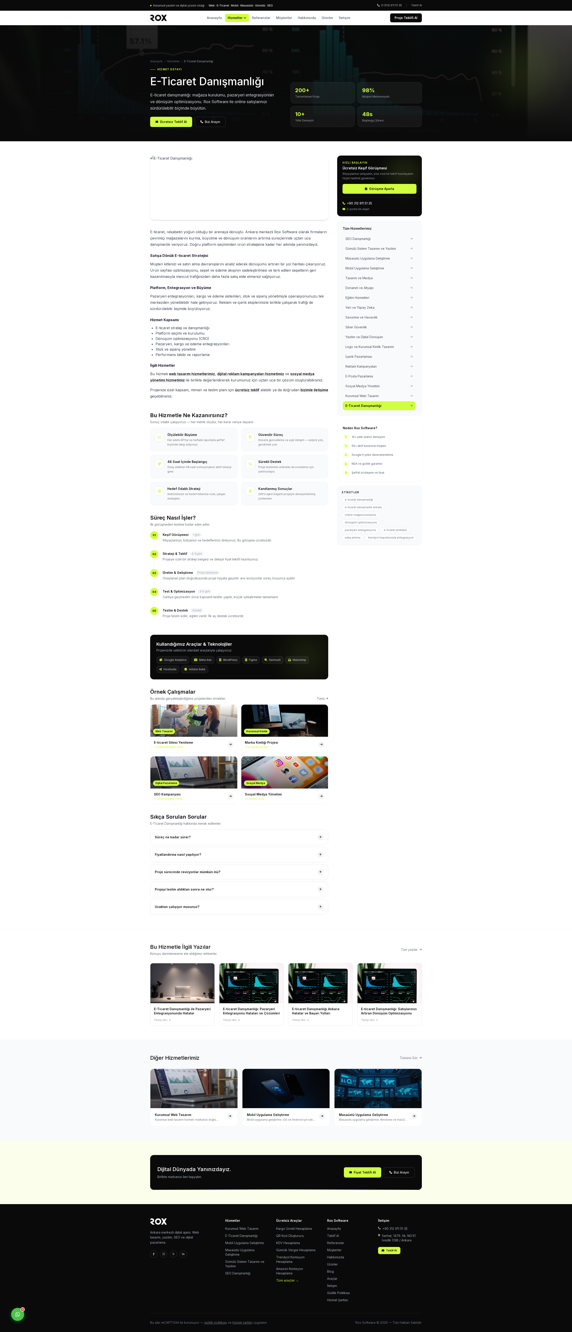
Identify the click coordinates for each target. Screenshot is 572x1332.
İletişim (344, 18)
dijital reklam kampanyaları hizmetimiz (250, 374)
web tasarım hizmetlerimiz (192, 374)
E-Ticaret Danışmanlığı (241, 1236)
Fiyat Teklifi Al (365, 1172)
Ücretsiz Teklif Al (173, 122)
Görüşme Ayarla (381, 189)
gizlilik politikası (215, 1322)
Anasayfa (214, 18)
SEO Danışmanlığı (237, 1273)
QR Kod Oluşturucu (290, 1236)
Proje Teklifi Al (406, 18)
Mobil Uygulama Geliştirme (244, 1243)
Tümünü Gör (409, 1058)
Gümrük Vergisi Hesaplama (295, 1250)
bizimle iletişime (314, 390)
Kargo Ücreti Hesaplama (294, 1228)
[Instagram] (163, 1254)
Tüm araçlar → (287, 1280)
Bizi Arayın (212, 122)
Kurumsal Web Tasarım (242, 1228)
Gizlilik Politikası (338, 1293)
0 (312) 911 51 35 (391, 5)
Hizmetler (235, 18)
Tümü (321, 698)
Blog (330, 1271)
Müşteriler (284, 18)
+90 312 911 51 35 (359, 203)
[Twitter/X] (173, 1254)
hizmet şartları (242, 1322)
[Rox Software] (158, 18)
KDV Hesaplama (288, 1243)
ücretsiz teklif (247, 390)
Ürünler (327, 18)
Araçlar (332, 1278)
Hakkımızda (307, 18)
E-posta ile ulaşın (358, 209)
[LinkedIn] (183, 1254)
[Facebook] (153, 1254)
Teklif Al (416, 5)
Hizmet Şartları (337, 1300)
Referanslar (261, 18)
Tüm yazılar (409, 949)
